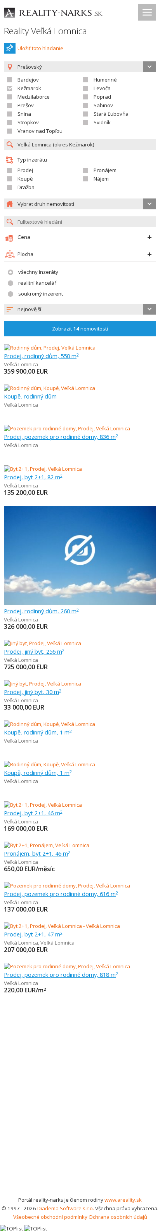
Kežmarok (29, 88)
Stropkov (28, 122)
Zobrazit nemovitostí (80, 328)
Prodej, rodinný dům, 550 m (41, 356)
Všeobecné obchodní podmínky (50, 1216)
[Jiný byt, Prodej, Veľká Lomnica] (42, 643)
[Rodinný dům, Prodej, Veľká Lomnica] (50, 347)
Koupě (25, 178)
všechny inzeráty (38, 271)
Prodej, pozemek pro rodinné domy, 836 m (61, 436)
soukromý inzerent (40, 293)
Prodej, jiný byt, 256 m (34, 651)
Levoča (102, 88)
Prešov (25, 105)
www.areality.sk (123, 1199)
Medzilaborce (33, 96)
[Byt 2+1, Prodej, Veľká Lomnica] (43, 468)
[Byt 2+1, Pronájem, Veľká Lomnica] (46, 845)
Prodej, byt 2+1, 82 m (33, 477)
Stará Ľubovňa (111, 113)
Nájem (101, 178)
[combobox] (80, 309)
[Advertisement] (80, 1112)
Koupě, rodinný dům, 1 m (38, 732)
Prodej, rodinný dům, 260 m (41, 611)
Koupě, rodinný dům (30, 396)
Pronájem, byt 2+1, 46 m (37, 853)
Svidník (102, 122)
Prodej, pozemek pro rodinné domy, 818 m (61, 974)
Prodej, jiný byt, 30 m (32, 692)
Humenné (105, 79)
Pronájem (105, 170)
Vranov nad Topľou (40, 130)
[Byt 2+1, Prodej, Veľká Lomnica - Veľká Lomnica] (62, 925)
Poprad (102, 96)
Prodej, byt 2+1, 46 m (33, 813)
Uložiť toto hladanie (40, 48)
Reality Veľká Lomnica (45, 31)
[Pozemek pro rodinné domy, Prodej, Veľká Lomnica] (67, 428)
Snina (24, 113)
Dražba (26, 187)
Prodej (25, 170)
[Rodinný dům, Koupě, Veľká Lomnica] (49, 388)
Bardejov (28, 79)
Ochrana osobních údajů (118, 1216)
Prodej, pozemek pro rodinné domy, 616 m (61, 894)
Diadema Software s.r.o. (65, 1208)
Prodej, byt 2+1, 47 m (33, 934)
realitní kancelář (37, 282)
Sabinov (103, 105)
